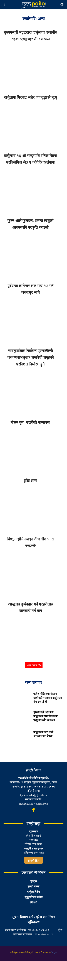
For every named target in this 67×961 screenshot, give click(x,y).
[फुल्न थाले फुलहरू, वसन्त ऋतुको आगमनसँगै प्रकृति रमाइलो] (33, 254)
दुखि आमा (30, 480)
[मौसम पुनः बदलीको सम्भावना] (33, 449)
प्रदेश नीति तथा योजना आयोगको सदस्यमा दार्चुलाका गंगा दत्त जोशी (47, 697)
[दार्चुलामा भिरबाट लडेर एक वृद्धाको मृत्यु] (33, 124)
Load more (31, 664)
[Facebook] (33, 810)
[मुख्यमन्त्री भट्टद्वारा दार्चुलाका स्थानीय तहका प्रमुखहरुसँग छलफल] (33, 66)
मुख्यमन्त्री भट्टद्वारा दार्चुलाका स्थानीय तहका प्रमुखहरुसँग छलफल (45, 715)
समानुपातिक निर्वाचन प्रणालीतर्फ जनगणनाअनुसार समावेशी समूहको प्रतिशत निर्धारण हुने (30, 357)
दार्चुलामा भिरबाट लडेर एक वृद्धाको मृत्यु (30, 97)
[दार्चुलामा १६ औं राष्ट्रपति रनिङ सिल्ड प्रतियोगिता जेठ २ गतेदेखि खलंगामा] (33, 189)
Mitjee (54, 952)
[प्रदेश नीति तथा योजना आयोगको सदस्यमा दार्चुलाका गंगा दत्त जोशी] (17, 698)
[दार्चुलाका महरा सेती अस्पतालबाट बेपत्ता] (17, 735)
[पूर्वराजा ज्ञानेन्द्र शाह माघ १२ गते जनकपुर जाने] (33, 319)
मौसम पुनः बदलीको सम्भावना (30, 422)
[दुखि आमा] (33, 508)
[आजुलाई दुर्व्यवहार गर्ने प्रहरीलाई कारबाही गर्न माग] (33, 638)
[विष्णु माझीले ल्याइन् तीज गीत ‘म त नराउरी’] (33, 573)
